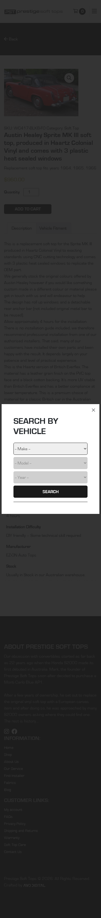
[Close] (93, 410)
